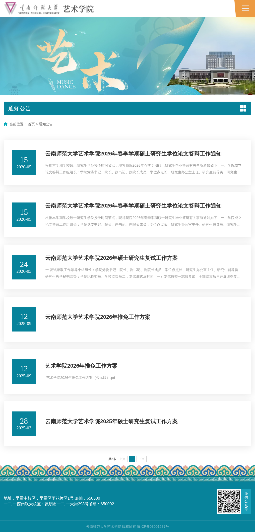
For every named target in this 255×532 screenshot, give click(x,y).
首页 (31, 124)
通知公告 (46, 124)
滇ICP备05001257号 (153, 527)
